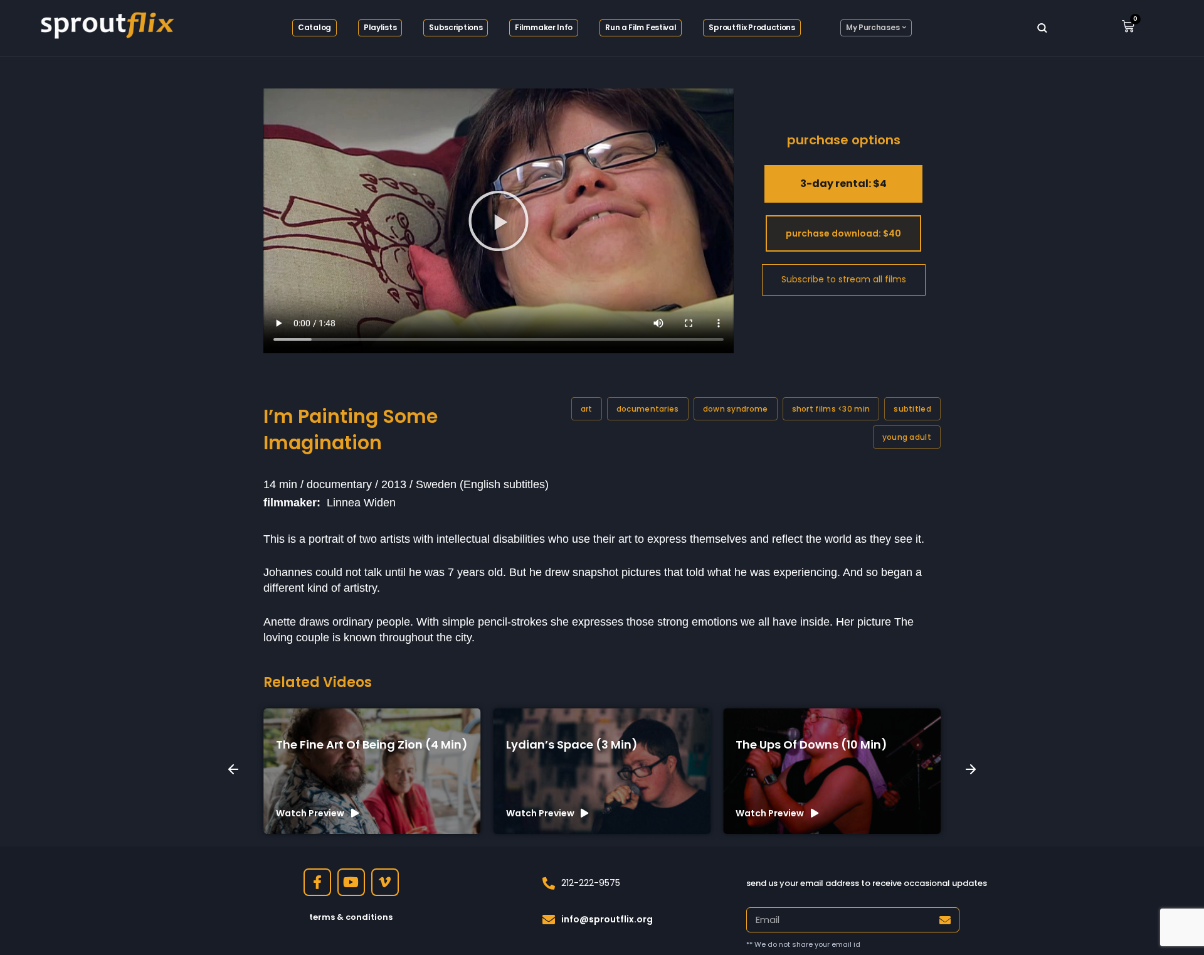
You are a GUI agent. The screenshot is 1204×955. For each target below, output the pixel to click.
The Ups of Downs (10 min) (811, 744)
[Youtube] (351, 882)
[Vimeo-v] (385, 882)
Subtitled (912, 408)
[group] (372, 771)
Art (587, 408)
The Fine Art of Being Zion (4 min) (372, 744)
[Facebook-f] (317, 882)
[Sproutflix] (105, 23)
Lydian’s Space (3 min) (572, 744)
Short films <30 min (831, 408)
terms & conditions (351, 917)
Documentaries (647, 408)
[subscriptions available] (844, 280)
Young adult (906, 437)
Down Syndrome (735, 408)
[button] (498, 220)
